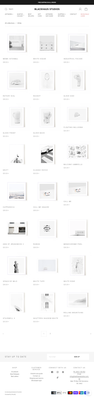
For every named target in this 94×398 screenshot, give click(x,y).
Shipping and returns (36, 378)
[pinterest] (63, 372)
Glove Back (39, 133)
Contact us (36, 376)
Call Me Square (41, 207)
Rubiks (36, 244)
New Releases (14, 374)
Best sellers (31, 15)
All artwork (14, 372)
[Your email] (56, 357)
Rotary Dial (9, 96)
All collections (10, 23)
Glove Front (9, 133)
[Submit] (7, 9)
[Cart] (86, 9)
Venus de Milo (10, 281)
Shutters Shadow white (45, 318)
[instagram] (57, 372)
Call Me (68, 201)
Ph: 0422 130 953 (79, 372)
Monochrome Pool (73, 244)
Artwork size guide (49, 15)
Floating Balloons (73, 127)
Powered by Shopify (10, 394)
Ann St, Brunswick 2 (13, 244)
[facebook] (52, 372)
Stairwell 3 (9, 318)
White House (39, 59)
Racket (37, 96)
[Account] (80, 9)
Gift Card (40, 15)
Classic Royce (40, 170)
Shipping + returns (62, 15)
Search (11, 9)
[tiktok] (57, 377)
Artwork (8, 14)
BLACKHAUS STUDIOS (15, 392)
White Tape (39, 281)
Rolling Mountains (73, 313)
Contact (73, 14)
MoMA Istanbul (10, 59)
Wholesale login (85, 15)
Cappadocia (9, 207)
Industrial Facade (73, 59)
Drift (5, 170)
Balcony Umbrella (73, 164)
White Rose (69, 281)
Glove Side (69, 96)
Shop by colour (20, 15)
